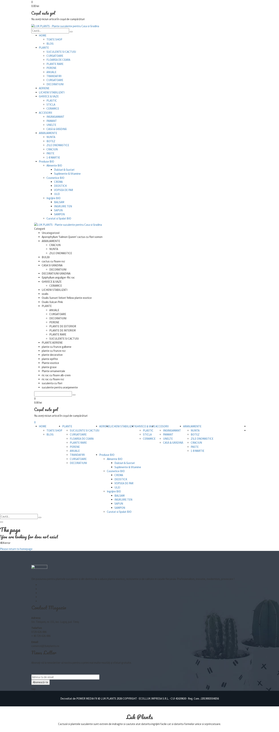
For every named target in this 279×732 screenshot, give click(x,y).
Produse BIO (46, 161)
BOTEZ (50, 141)
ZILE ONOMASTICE (57, 145)
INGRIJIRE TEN (63, 206)
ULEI (57, 194)
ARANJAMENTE (48, 133)
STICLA (50, 104)
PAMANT (51, 121)
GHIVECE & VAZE (49, 96)
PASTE (50, 153)
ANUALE (51, 72)
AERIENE (44, 88)
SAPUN (58, 210)
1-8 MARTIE (53, 157)
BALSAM (59, 202)
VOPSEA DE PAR (63, 190)
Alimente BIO (54, 165)
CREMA (58, 182)
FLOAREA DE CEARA (58, 60)
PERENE (51, 68)
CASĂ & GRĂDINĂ (56, 129)
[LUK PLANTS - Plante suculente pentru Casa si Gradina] (65, 26)
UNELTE (51, 125)
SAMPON (59, 214)
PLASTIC (51, 100)
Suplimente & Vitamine (67, 173)
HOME (42, 35)
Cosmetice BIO (55, 178)
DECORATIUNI (55, 84)
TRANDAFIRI (53, 76)
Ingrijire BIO (53, 198)
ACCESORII (45, 112)
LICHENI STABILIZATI (52, 92)
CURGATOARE (54, 56)
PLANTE (44, 47)
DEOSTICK (60, 186)
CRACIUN (52, 149)
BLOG (50, 43)
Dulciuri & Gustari (64, 169)
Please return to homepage (16, 549)
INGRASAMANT (55, 116)
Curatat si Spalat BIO (58, 218)
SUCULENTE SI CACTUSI (61, 52)
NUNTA (50, 137)
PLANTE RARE (54, 64)
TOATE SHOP (54, 39)
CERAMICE (52, 108)
